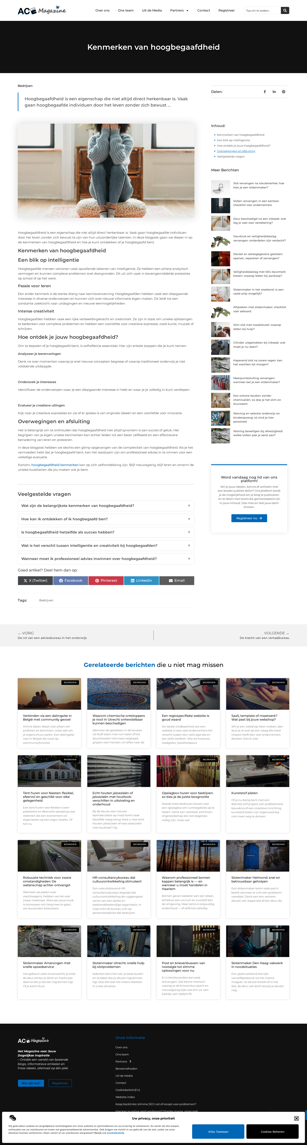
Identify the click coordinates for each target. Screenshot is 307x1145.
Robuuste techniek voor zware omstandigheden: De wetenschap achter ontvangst (47, 881)
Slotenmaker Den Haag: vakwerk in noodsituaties (257, 965)
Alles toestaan (218, 1131)
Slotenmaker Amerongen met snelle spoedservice (46, 965)
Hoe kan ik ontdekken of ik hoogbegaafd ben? (106, 519)
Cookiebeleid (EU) (127, 1090)
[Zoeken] (285, 10)
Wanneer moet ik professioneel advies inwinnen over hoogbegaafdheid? (106, 559)
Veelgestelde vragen (231, 156)
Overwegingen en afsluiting (236, 151)
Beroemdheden (126, 1068)
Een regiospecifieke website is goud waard (185, 717)
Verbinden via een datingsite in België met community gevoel (47, 717)
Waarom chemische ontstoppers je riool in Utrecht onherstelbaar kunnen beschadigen (119, 719)
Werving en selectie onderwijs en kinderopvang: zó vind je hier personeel (256, 417)
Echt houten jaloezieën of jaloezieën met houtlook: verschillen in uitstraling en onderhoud (114, 798)
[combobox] (262, 10)
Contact (203, 10)
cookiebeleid (115, 1132)
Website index (125, 1097)
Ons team (126, 10)
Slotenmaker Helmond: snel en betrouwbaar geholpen (255, 879)
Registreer (226, 10)
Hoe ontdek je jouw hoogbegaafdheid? (243, 145)
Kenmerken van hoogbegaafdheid (240, 134)
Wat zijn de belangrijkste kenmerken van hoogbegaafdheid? (106, 506)
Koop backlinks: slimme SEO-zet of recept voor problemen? (155, 1104)
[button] (296, 1118)
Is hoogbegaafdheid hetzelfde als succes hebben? (106, 532)
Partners (177, 10)
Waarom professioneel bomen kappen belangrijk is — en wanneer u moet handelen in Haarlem (186, 883)
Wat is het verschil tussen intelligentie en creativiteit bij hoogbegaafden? (106, 545)
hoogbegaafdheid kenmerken (55, 465)
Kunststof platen (244, 793)
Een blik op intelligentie (233, 140)
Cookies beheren (272, 1131)
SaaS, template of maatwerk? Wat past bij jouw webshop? (254, 717)
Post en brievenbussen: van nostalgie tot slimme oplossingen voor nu (183, 966)
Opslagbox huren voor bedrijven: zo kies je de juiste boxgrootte (187, 795)
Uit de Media (152, 10)
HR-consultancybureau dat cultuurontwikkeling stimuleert (117, 879)
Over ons (102, 10)
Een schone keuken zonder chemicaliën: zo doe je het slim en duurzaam (257, 399)
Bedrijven (25, 86)
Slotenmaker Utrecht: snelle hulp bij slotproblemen (118, 965)
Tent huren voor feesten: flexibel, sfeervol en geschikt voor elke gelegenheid (48, 796)
